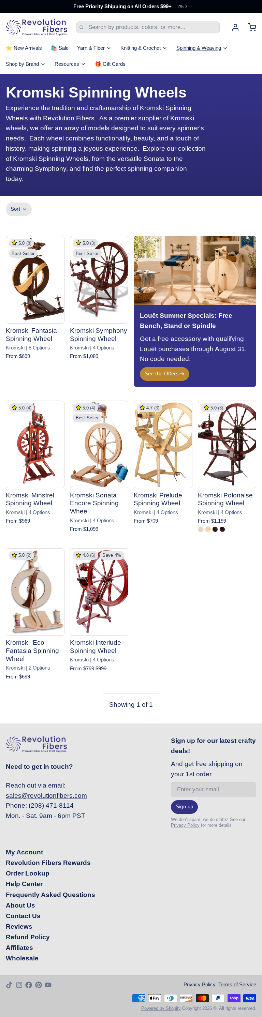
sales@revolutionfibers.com (46, 795)
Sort (15, 209)
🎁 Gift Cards (110, 64)
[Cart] (249, 27)
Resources (67, 64)
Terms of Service (237, 984)
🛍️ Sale (60, 48)
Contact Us (23, 915)
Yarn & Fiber (91, 48)
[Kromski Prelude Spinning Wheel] (163, 444)
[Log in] (232, 27)
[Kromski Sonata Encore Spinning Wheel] (99, 444)
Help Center (24, 883)
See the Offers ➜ (165, 373)
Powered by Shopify (161, 1008)
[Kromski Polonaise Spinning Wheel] (227, 444)
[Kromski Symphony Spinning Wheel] (99, 280)
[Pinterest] (38, 985)
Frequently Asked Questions (50, 894)
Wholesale (22, 958)
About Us (20, 905)
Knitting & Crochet (140, 48)
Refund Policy (28, 937)
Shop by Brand (22, 64)
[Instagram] (19, 985)
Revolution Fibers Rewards (48, 862)
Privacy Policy (185, 825)
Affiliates (19, 947)
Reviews (19, 926)
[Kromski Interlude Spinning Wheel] (99, 592)
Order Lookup (27, 873)
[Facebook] (28, 985)
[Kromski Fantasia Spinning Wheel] (35, 280)
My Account (24, 852)
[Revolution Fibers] (37, 27)
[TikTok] (9, 985)
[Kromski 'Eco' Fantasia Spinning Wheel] (35, 592)
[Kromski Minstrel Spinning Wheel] (35, 444)
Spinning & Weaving (198, 48)
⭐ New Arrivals (24, 48)
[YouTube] (48, 985)
